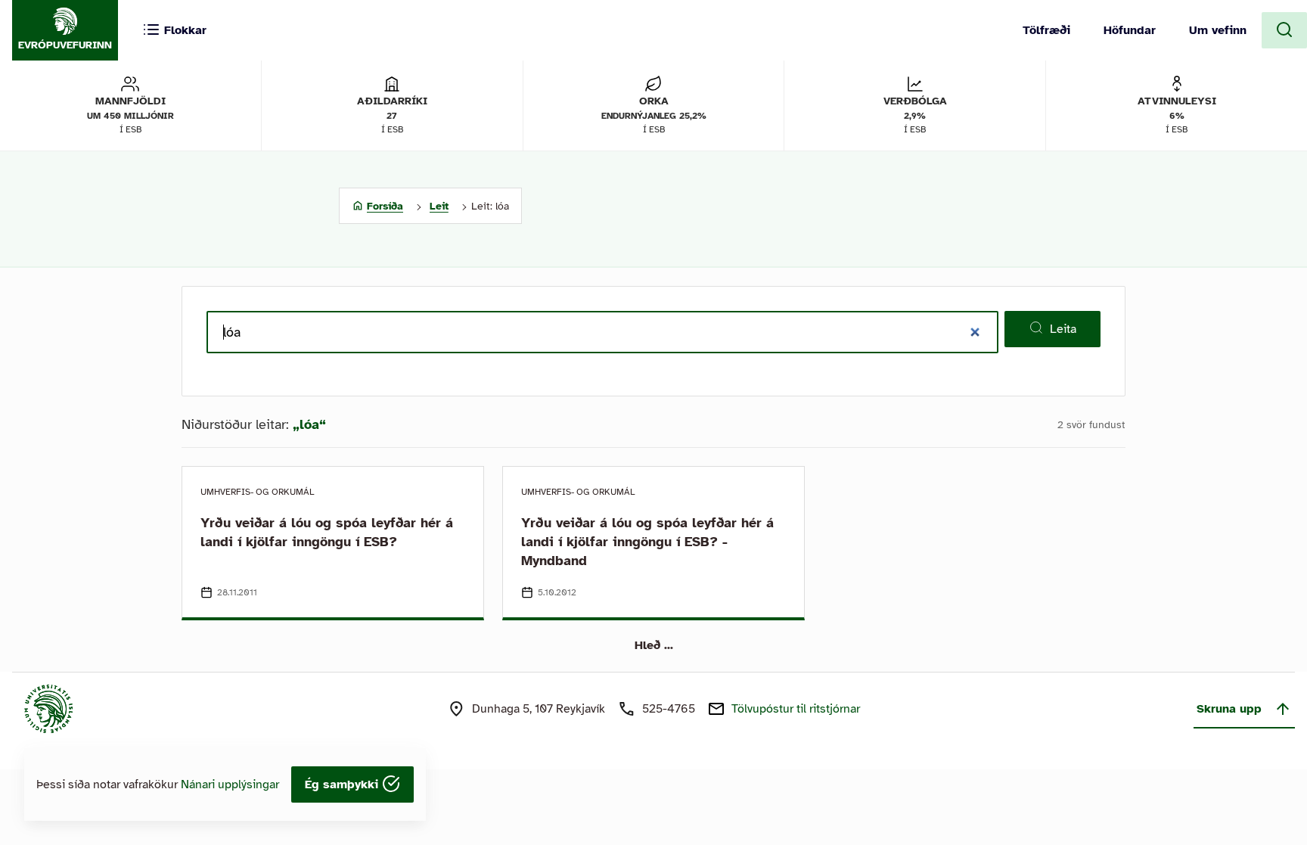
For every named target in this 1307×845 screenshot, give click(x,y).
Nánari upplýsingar (230, 784)
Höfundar (1130, 30)
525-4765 (668, 708)
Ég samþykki (343, 784)
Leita (1063, 329)
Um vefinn (1217, 30)
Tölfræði (1046, 30)
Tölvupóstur (795, 708)
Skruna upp (1229, 708)
